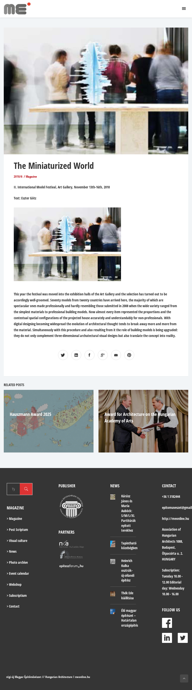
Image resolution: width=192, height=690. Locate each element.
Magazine (31, 176)
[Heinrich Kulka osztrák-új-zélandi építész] (112, 561)
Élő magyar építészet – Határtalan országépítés (129, 618)
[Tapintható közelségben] (112, 544)
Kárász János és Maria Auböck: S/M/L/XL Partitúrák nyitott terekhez (128, 513)
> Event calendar (18, 573)
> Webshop (14, 584)
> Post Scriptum (17, 529)
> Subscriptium (17, 595)
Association (169, 529)
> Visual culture (17, 540)
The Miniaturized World (54, 165)
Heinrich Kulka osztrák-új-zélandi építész (127, 570)
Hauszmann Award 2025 (30, 414)
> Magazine (14, 518)
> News (11, 551)
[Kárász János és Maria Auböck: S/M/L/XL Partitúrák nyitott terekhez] (112, 497)
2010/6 (18, 176)
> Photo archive (17, 562)
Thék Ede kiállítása (127, 595)
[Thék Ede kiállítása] (112, 594)
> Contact (13, 606)
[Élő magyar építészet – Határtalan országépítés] (112, 611)
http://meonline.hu (175, 518)
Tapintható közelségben (129, 545)
